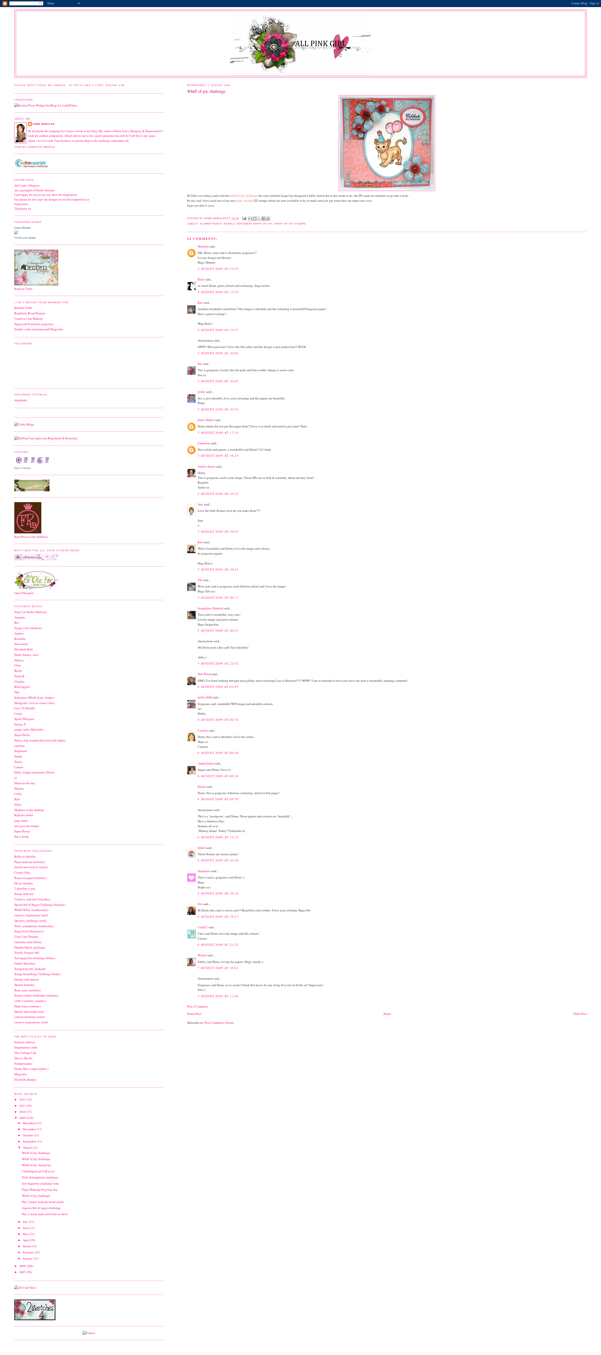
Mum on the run (24, 783)
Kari (200, 302)
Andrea (18, 633)
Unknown (204, 443)
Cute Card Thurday (26, 936)
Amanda (19, 617)
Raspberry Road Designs (30, 313)
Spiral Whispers (24, 719)
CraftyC (203, 927)
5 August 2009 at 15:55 (218, 292)
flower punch (211, 223)
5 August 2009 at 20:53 (218, 630)
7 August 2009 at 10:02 (218, 968)
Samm (18, 756)
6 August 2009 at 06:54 (218, 719)
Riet (200, 542)
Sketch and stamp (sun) (29, 1011)
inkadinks (20, 400)
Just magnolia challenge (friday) (34, 958)
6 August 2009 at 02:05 (218, 687)
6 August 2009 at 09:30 (218, 776)
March (27, 1246)
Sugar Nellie (22, 735)
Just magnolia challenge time (40, 1183)
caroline (19, 746)
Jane (200, 504)
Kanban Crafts (23, 308)
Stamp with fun (24, 894)
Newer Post (194, 1014)
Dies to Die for (23, 1058)
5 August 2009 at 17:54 (218, 432)
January (28, 1258)
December (29, 1123)
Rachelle (20, 639)
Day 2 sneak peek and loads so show (45, 1214)
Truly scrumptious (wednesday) (34, 926)
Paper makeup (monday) (29, 862)
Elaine (202, 786)
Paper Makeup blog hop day (40, 1189)
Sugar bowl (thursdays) (28, 931)
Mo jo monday (23, 883)
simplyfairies (206, 763)
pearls (229, 223)
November (30, 1129)
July (26, 1222)
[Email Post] (244, 218)
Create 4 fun (22, 872)
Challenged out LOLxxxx (38, 1171)
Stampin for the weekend (30, 969)
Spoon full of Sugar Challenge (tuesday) (39, 904)
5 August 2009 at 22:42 (218, 663)
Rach (201, 279)
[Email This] (250, 218)
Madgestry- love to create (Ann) (34, 703)
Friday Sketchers (24, 963)
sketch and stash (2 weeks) (31, 867)
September (30, 1141)
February (29, 1252)
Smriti (201, 848)
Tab (200, 580)
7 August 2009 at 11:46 (218, 996)
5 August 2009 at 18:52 (218, 494)
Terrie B (19, 676)
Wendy (202, 955)
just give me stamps (26, 826)
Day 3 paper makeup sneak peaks (43, 1202)
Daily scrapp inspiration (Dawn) (34, 772)
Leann (18, 713)
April (26, 1240)
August (28, 1147)
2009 (23, 1118)
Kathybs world (23, 815)
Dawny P (20, 724)
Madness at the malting (29, 810)
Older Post (580, 1014)
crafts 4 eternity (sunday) (30, 1001)
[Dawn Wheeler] (16, 233)
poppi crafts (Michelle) (28, 729)
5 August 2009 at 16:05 (218, 381)
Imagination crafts (25, 1047)
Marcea (19, 660)
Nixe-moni (21, 644)
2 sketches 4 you (24, 888)
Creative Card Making (28, 318)
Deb (16, 692)
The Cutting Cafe (25, 1053)
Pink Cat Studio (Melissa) (30, 612)
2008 (23, 1266)
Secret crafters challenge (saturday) (36, 995)
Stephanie (204, 871)
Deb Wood (204, 674)
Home (387, 1014)
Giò (200, 904)
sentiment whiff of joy (255, 223)
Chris (17, 665)
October (28, 1135)
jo (15, 778)
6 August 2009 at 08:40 (218, 753)
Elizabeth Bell (23, 649)
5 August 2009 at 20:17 (218, 597)
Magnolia (20, 1074)
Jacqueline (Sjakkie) (210, 608)
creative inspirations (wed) (31, 915)
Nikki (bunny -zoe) (26, 655)
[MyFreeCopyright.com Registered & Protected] (45, 438)
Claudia (19, 681)
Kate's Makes (206, 420)
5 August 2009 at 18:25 (218, 455)
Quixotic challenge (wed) (30, 920)
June (26, 1228)
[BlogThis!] (254, 218)
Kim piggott (22, 687)
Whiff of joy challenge (36, 1153)
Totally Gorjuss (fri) (26, 952)
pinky (201, 392)
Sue (200, 364)
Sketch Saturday (24, 985)
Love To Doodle (24, 708)
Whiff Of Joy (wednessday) (31, 910)
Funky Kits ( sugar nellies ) (31, 1069)
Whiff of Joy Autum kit (36, 1165)
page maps (21, 820)
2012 (23, 1099)
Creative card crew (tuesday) (32, 899)
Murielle (203, 246)
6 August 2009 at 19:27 (218, 916)
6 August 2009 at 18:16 (218, 893)
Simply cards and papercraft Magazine (38, 329)
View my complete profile (34, 147)
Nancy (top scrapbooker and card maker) (39, 740)
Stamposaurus (23, 1063)
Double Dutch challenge (29, 947)
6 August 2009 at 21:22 (218, 944)
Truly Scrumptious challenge (40, 1177)
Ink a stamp (21, 836)
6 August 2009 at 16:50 (218, 860)
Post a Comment (197, 1006)
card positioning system (29, 1017)
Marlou (19, 788)
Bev (16, 622)
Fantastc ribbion (24, 1042)
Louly (18, 794)
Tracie (18, 762)
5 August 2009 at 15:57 (218, 330)
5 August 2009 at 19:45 (218, 569)
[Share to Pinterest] (268, 218)
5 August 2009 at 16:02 (218, 353)
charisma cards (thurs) (28, 942)
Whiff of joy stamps (290, 223)
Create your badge (25, 237)
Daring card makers (26, 979)
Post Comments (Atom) (219, 1022)
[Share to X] (259, 218)
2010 (23, 1112)
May (26, 1234)
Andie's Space (206, 466)
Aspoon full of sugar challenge (41, 1208)
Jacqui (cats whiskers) (28, 628)
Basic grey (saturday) (27, 990)
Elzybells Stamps (25, 1079)
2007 (23, 1272)
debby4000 (205, 697)
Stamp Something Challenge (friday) (37, 974)
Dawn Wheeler (215, 218)
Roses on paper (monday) (30, 878)
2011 (23, 1105)
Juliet (17, 804)
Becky (18, 671)
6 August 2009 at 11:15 (218, 837)
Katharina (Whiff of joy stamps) (34, 697)
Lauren (18, 767)
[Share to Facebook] (263, 218)
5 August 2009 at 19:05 (218, 531)
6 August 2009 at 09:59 (218, 799)
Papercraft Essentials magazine (33, 324)
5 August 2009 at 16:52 (218, 409)
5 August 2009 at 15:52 (218, 269)
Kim (17, 799)
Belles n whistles (25, 856)
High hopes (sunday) (27, 1006)
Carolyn (203, 730)
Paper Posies (22, 831)
